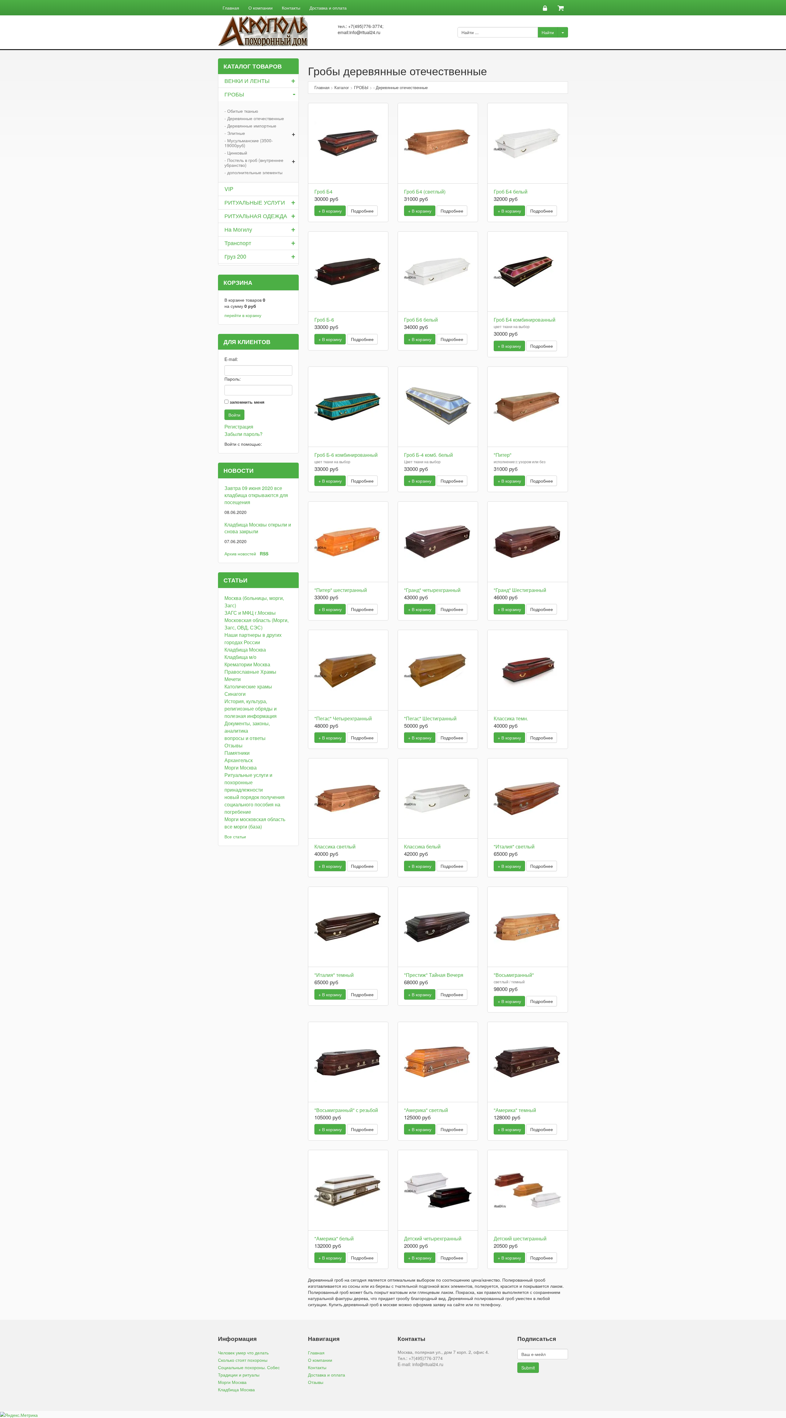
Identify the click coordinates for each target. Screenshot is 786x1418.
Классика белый (422, 846)
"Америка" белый (334, 1238)
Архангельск (238, 760)
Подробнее (362, 211)
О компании (260, 8)
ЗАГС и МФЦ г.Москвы (250, 612)
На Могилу (238, 229)
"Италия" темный (334, 974)
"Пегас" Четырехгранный (343, 718)
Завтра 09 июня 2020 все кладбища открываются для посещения (256, 495)
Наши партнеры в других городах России (253, 638)
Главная (231, 8)
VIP (228, 189)
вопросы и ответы (245, 738)
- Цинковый (235, 153)
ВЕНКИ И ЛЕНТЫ (247, 80)
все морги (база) (243, 826)
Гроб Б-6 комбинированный (346, 454)
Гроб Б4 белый (510, 191)
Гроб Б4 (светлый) (425, 191)
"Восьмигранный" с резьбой (346, 1110)
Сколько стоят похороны (242, 1360)
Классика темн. (511, 718)
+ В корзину (330, 211)
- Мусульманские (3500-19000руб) (248, 142)
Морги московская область (254, 819)
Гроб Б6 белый (421, 319)
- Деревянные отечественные (254, 118)
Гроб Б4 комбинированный (524, 319)
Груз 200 (235, 256)
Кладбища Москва (245, 649)
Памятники (237, 752)
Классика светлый (335, 846)
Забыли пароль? (243, 433)
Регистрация (238, 426)
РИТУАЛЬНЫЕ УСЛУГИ (254, 202)
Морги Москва (240, 767)
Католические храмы (248, 686)
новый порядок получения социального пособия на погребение (254, 804)
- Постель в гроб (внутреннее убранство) (253, 162)
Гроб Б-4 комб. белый (428, 454)
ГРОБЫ (234, 94)
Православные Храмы (250, 671)
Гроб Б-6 (324, 319)
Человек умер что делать (243, 1352)
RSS (264, 553)
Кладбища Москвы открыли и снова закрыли (257, 528)
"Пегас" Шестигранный (430, 718)
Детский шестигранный (520, 1238)
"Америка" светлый (426, 1110)
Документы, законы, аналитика (247, 727)
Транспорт (237, 243)
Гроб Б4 (323, 191)
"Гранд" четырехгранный (432, 589)
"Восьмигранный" (514, 974)
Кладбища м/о (240, 656)
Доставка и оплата (328, 8)
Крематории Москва (247, 664)
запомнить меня (247, 402)
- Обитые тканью (241, 111)
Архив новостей (240, 553)
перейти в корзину (242, 315)
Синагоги (235, 693)
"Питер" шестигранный (340, 589)
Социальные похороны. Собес (249, 1367)
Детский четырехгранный (432, 1238)
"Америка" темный (515, 1110)
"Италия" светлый (514, 846)
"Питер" (503, 454)
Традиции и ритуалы (238, 1375)
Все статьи (235, 836)
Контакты (291, 8)
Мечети (232, 679)
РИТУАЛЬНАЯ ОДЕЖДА (255, 216)
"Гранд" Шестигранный (520, 589)
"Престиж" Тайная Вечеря (433, 974)
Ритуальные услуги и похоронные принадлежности (248, 782)
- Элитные (234, 133)
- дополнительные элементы (253, 172)
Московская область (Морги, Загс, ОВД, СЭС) (256, 624)
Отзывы (233, 745)
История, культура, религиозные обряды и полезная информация (250, 708)
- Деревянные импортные (250, 126)
